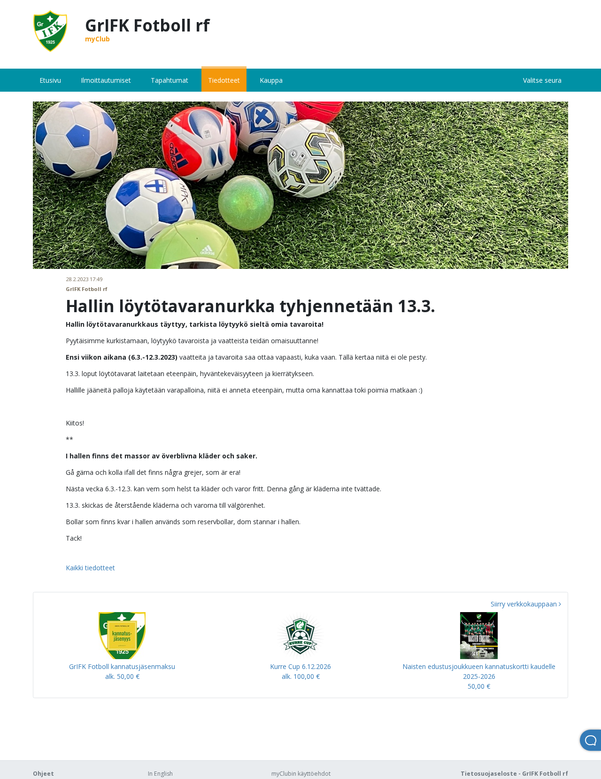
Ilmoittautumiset (106, 80)
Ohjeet (43, 774)
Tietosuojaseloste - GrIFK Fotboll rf (514, 774)
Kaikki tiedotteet (90, 567)
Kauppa (271, 80)
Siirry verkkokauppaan (525, 603)
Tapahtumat (169, 80)
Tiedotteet (224, 80)
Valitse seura (542, 80)
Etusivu (50, 80)
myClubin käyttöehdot (301, 774)
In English (160, 774)
